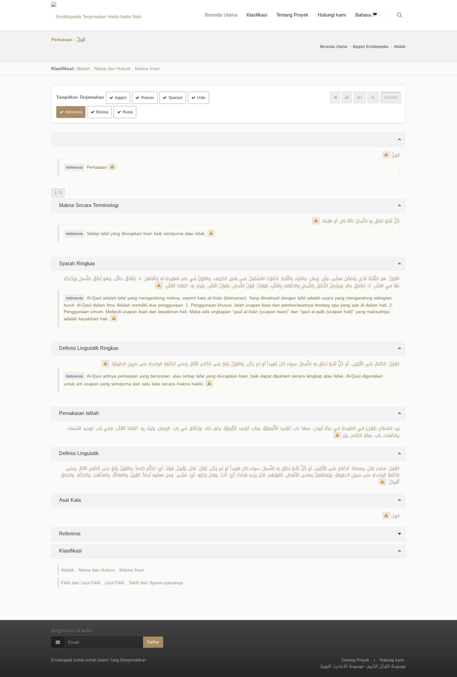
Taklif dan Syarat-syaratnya (156, 583)
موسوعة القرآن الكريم (386, 666)
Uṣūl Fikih (114, 583)
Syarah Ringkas (76, 263)
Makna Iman (147, 68)
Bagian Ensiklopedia (370, 46)
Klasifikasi (257, 15)
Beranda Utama (221, 15)
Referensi (69, 533)
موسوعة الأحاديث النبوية (341, 666)
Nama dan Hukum (112, 68)
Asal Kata (69, 500)
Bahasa (363, 15)
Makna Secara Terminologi (88, 205)
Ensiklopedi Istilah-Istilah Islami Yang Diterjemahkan (98, 660)
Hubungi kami (332, 15)
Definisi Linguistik (78, 453)
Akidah (400, 46)
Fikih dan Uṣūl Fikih (80, 583)
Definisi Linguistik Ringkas (88, 348)
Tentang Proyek (292, 15)
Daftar (153, 642)
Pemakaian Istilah (78, 413)
